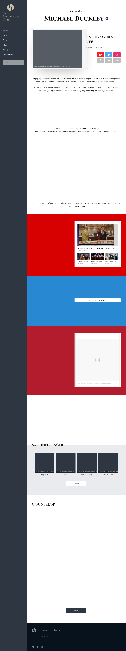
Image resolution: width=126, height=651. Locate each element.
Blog (5, 45)
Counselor (90, 47)
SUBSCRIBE (48, 269)
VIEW (48, 325)
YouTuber (99, 47)
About (5, 50)
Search (6, 40)
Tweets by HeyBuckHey (97, 300)
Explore (6, 30)
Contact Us (8, 54)
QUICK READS (85, 647)
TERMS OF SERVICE (115, 647)
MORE (76, 483)
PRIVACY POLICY (99, 647)
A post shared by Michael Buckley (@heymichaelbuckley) (94, 383)
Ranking (6, 35)
